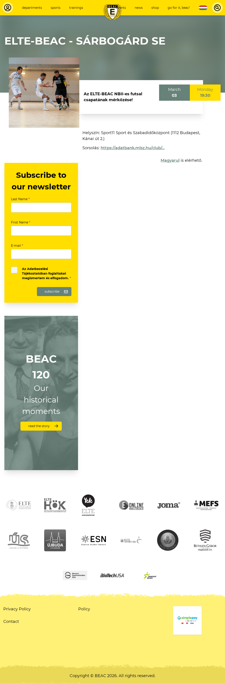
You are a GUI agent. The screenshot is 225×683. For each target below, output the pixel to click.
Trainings (76, 8)
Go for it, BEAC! (179, 8)
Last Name (20, 199)
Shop (155, 8)
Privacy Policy (17, 609)
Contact (11, 621)
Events (121, 8)
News (139, 8)
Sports (55, 8)
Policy (84, 609)
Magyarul (170, 160)
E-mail (17, 246)
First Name (20, 222)
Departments (32, 8)
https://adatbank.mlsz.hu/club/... (133, 148)
